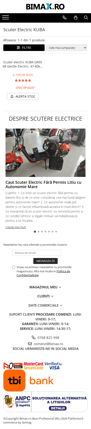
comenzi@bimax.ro (48, 344)
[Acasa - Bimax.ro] (45, 6)
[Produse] (6, 18)
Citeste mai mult (16, 227)
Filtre (25, 47)
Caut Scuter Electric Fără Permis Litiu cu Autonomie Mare (43, 184)
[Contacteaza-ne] (65, 17)
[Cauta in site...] (86, 17)
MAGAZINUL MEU (43, 287)
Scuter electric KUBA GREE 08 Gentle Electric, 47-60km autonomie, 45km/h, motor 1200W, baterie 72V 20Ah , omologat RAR (23, 64)
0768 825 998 (48, 337)
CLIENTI (44, 296)
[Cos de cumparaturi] (75, 17)
